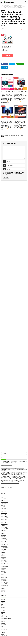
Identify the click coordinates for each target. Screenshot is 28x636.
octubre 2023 (4, 519)
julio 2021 (3, 550)
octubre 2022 (4, 527)
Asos (2, 604)
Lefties (2, 634)
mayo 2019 (3, 591)
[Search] (20, 2)
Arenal (2, 602)
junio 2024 (3, 506)
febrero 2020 (4, 577)
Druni (2, 613)
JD (1, 631)
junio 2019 (3, 590)
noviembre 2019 (4, 582)
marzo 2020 (3, 576)
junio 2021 (3, 552)
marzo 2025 (3, 497)
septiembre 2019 (4, 585)
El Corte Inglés (4, 616)
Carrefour (3, 609)
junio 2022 (3, 533)
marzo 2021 (3, 557)
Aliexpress (6, 5)
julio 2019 (3, 588)
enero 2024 (3, 514)
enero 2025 (3, 499)
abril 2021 (3, 555)
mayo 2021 (3, 554)
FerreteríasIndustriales (6, 618)
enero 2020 (3, 579)
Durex (2, 615)
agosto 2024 (3, 503)
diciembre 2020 (4, 561)
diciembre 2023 (4, 516)
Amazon (3, 601)
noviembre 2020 (4, 563)
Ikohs (2, 627)
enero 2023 (3, 522)
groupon (3, 623)
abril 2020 (3, 574)
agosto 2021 (3, 549)
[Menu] (1, 2)
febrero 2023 (4, 521)
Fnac (2, 620)
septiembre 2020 (4, 566)
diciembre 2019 (4, 580)
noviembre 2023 (4, 517)
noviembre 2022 (4, 525)
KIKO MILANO (4, 632)
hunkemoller (3, 624)
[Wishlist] (26, 2)
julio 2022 (3, 532)
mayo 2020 (3, 572)
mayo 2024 (3, 508)
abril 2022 (3, 536)
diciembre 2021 (4, 543)
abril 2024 (3, 510)
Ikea (2, 626)
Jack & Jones (4, 629)
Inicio (2, 5)
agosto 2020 (3, 568)
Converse (3, 610)
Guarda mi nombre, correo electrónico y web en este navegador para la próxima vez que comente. (13, 173)
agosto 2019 (3, 587)
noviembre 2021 (4, 544)
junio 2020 (3, 571)
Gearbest (3, 621)
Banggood (3, 605)
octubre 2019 (4, 583)
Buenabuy (3, 607)
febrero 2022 (4, 539)
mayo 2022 (3, 535)
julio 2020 (3, 569)
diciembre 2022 (4, 524)
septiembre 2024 (4, 502)
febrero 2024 (4, 513)
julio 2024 (3, 505)
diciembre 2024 (4, 500)
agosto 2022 (3, 530)
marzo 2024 (3, 511)
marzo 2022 (3, 538)
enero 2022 (3, 541)
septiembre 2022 (4, 528)
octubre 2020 (4, 565)
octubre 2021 (4, 546)
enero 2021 (3, 560)
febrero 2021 (4, 558)
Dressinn (3, 612)
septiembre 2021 (4, 547)
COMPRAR (7, 55)
